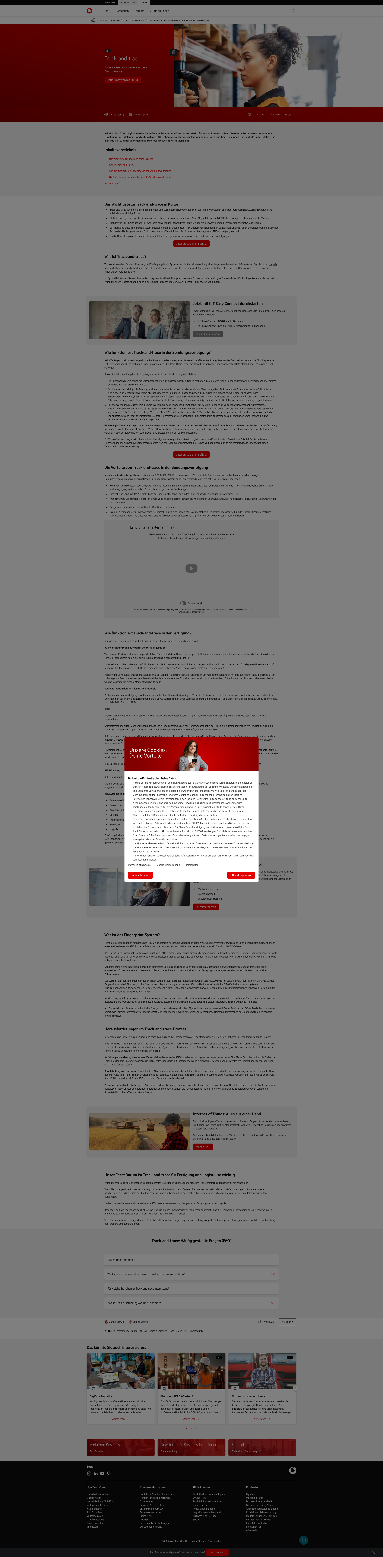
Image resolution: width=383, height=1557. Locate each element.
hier (180, 790)
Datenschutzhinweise (139, 864)
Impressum (192, 864)
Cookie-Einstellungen (168, 864)
